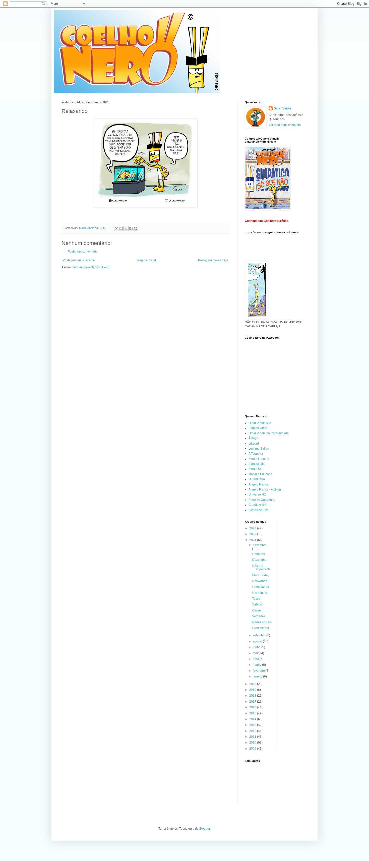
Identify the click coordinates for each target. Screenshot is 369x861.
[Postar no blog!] (121, 228)
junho (257, 647)
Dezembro (259, 560)
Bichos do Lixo (259, 510)
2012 (253, 731)
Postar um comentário (83, 251)
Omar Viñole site (260, 423)
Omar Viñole (282, 108)
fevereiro (259, 670)
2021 (253, 540)
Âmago (253, 438)
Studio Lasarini (259, 459)
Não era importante (261, 567)
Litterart (254, 443)
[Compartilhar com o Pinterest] (135, 228)
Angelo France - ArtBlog (265, 489)
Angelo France (259, 484)
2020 (253, 684)
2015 (253, 713)
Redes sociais (262, 622)
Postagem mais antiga (213, 260)
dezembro (260, 545)
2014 (253, 719)
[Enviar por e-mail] (116, 228)
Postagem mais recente (79, 260)
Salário (257, 604)
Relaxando (259, 581)
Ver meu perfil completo (285, 125)
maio (256, 653)
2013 (253, 725)
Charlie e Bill (257, 505)
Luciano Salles (259, 448)
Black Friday (260, 575)
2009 (253, 748)
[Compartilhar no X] (126, 228)
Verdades (258, 616)
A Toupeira (256, 453)
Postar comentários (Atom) (91, 267)
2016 (253, 707)
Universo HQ (257, 494)
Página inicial (146, 260)
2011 (253, 737)
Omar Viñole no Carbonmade (269, 433)
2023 (253, 528)
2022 (253, 534)
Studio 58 (255, 469)
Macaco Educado (260, 474)
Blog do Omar (258, 428)
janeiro (258, 676)
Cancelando (260, 587)
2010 (253, 742)
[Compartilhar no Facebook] (130, 228)
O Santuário (257, 479)
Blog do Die (257, 464)
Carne (256, 610)
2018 (253, 695)
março (257, 664)
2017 (253, 701)
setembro (259, 635)
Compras (258, 554)
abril (256, 659)
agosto (258, 641)
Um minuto (259, 593)
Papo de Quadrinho (262, 500)
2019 (253, 690)
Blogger (204, 828)
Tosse (256, 598)
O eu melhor (260, 628)
